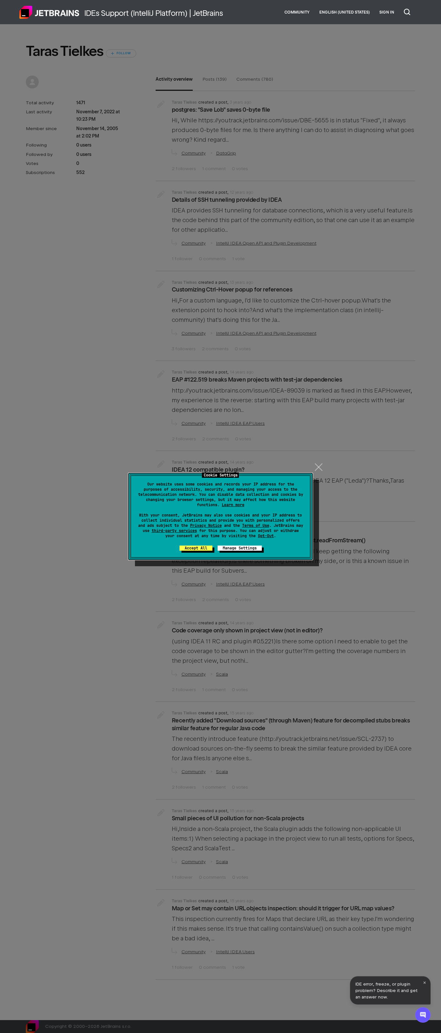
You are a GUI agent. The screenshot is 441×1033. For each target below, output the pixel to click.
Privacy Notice (206, 525)
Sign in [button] (386, 12)
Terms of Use (255, 525)
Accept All (196, 548)
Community (297, 12)
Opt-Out (266, 535)
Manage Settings (240, 548)
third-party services (174, 530)
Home (49, 12)
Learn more (233, 504)
